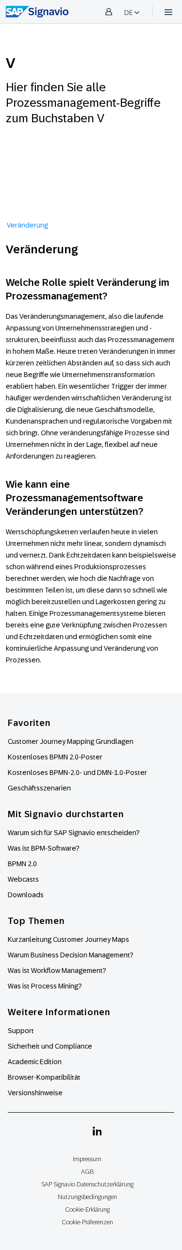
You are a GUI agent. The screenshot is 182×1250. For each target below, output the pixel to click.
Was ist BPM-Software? (44, 848)
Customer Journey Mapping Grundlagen (70, 741)
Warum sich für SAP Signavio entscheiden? (74, 833)
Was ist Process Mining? (45, 986)
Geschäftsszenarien (39, 788)
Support (21, 1031)
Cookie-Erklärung (87, 1209)
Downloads (26, 895)
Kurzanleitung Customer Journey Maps (68, 939)
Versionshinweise (35, 1093)
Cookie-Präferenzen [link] (87, 1222)
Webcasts (23, 879)
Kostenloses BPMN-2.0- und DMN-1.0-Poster (77, 772)
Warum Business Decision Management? (70, 955)
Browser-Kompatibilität (44, 1077)
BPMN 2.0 (22, 864)
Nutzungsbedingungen (87, 1197)
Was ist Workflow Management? (57, 970)
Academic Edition (35, 1062)
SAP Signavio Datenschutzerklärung (87, 1184)
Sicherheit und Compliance (50, 1046)
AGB (87, 1171)
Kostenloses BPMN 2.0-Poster (55, 757)
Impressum (87, 1159)
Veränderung (27, 225)
